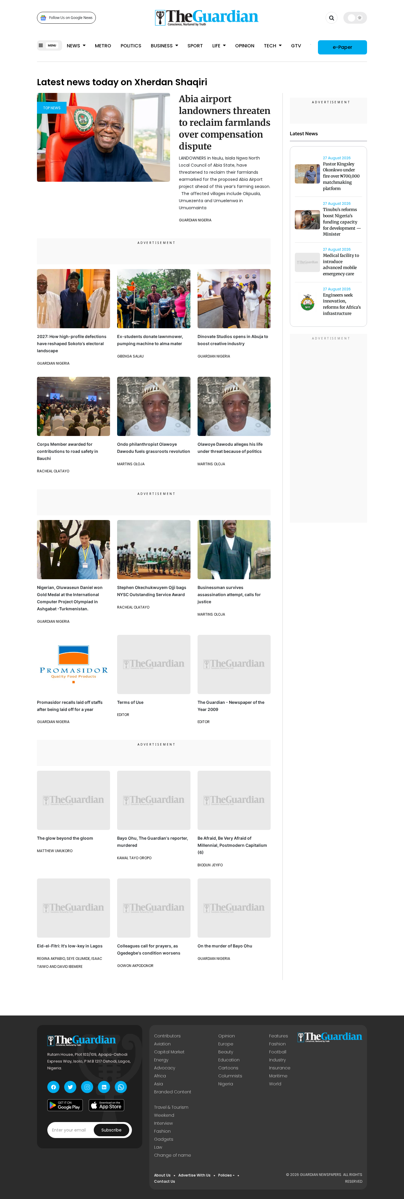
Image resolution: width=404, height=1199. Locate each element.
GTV (296, 45)
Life (217, 45)
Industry (277, 1060)
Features (278, 1036)
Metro (103, 45)
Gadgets (163, 1139)
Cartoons (228, 1068)
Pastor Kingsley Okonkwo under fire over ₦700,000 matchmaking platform (341, 176)
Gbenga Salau (130, 356)
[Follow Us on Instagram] (87, 1087)
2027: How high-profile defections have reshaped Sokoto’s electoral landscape (71, 343)
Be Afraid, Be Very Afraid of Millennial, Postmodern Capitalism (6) (232, 845)
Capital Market (169, 1052)
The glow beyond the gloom (65, 838)
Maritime (278, 1076)
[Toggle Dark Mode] (355, 17)
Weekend (164, 1115)
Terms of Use (130, 702)
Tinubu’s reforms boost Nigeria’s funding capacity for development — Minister (342, 222)
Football (277, 1052)
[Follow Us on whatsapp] (121, 1087)
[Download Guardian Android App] (65, 1105)
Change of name (172, 1155)
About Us (162, 1175)
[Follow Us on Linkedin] (104, 1087)
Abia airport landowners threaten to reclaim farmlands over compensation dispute (225, 122)
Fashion (277, 1044)
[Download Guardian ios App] (106, 1105)
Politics (131, 45)
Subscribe (111, 1130)
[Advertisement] (328, 429)
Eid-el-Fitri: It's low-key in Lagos (70, 945)
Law (158, 1147)
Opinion (244, 45)
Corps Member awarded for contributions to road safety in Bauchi (67, 451)
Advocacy (164, 1068)
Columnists (230, 1076)
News (74, 45)
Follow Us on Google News (71, 17)
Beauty (225, 1052)
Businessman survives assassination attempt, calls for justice (229, 594)
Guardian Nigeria (195, 220)
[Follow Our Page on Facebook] (53, 1087)
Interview (163, 1123)
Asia (158, 1084)
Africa (160, 1076)
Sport (195, 45)
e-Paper (342, 47)
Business (162, 45)
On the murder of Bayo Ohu (225, 945)
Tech (270, 45)
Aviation (162, 1044)
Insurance (279, 1068)
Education (229, 1060)
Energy (161, 1060)
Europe (225, 1044)
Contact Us (164, 1181)
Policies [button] (225, 1175)
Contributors (167, 1036)
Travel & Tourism (171, 1107)
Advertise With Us (194, 1175)
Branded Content (172, 1092)
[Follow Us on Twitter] (70, 1087)
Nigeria (225, 1084)
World (275, 1084)
